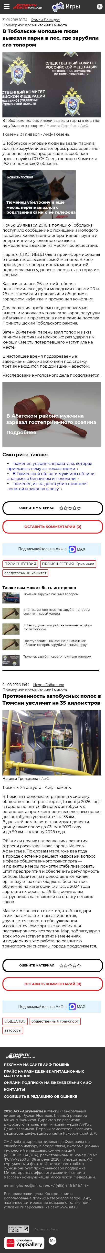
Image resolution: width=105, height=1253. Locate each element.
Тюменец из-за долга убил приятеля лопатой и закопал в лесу (47, 486)
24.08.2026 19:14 (15, 685)
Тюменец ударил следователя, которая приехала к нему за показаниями (49, 466)
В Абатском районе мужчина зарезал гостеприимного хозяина (51, 419)
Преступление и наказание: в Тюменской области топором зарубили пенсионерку (55, 643)
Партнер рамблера (46, 1229)
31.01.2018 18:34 (14, 20)
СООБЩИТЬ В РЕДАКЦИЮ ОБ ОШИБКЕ (40, 1096)
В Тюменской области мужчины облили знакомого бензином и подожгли (50, 476)
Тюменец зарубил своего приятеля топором (57, 656)
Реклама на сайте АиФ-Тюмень (36, 1064)
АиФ (84, 126)
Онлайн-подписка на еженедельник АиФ (48, 1083)
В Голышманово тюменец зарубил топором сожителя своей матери (56, 611)
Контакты (14, 1089)
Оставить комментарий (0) (52, 527)
